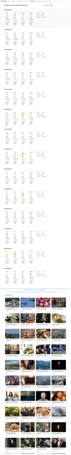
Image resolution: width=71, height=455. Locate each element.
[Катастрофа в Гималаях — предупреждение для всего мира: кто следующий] (12, 305)
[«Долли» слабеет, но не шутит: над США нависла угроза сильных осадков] (58, 414)
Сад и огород (35, 289)
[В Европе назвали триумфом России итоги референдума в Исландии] (12, 383)
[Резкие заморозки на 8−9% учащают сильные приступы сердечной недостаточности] (28, 445)
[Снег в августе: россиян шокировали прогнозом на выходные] (58, 336)
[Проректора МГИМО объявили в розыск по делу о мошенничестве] (12, 445)
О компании (4, 454)
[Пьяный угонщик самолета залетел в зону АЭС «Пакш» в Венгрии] (28, 305)
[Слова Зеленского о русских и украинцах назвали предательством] (43, 398)
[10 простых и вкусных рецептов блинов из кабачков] (58, 320)
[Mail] (1, 1)
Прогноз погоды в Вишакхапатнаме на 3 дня (9, 288)
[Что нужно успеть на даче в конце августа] (43, 429)
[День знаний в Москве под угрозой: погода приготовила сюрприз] (43, 320)
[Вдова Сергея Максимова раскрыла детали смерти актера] (58, 429)
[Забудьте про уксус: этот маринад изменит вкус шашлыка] (28, 320)
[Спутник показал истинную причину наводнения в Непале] (12, 367)
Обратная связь (57, 454)
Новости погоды (28, 289)
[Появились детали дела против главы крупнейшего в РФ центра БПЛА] (28, 336)
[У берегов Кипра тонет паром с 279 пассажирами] (12, 336)
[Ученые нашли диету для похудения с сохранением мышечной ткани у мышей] (43, 414)
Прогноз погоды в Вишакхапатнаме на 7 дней (44, 288)
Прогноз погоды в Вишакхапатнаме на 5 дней (26, 288)
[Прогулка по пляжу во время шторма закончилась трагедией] (28, 398)
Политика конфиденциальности (41, 454)
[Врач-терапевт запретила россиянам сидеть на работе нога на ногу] (28, 429)
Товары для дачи (42, 289)
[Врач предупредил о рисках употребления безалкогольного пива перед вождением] (12, 429)
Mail (1, 454)
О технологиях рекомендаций (50, 454)
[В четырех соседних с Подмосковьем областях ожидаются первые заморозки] (28, 414)
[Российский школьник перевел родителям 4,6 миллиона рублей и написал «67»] (12, 351)
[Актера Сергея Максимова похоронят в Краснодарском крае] (58, 367)
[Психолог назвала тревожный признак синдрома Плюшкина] (43, 336)
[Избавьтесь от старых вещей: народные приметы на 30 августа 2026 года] (58, 305)
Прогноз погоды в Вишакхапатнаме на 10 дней (62, 288)
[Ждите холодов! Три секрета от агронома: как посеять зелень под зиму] (12, 414)
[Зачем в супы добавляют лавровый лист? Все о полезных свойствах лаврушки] (28, 351)
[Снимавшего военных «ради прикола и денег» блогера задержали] (58, 351)
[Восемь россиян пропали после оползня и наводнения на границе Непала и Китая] (43, 383)
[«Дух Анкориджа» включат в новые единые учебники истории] (58, 445)
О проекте (34, 454)
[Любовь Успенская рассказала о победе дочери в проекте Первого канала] (12, 398)
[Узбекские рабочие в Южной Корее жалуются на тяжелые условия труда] (58, 383)
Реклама (8, 454)
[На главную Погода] (4, 1)
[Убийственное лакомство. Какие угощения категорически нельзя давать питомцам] (28, 367)
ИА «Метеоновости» (67, 454)
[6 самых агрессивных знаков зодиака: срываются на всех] (43, 445)
